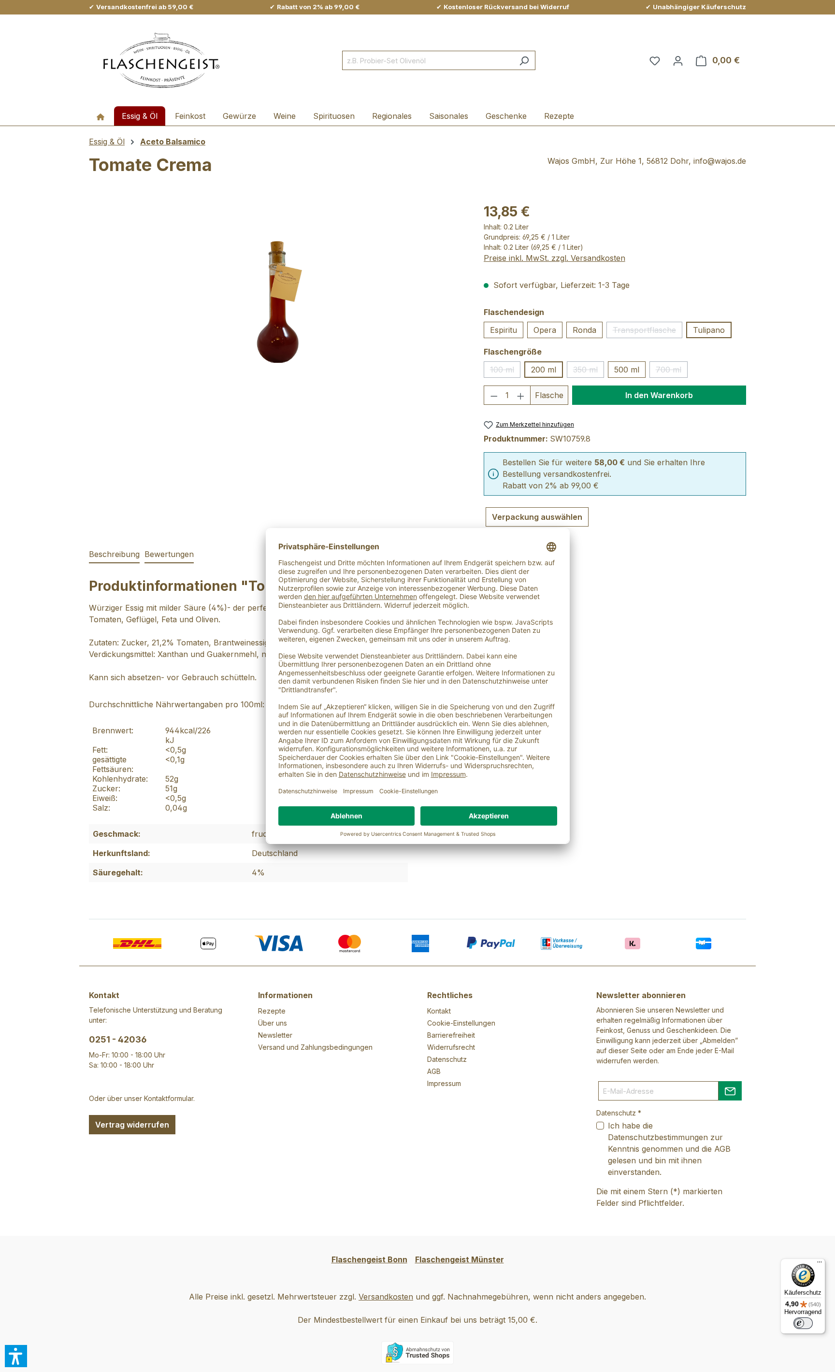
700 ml (672, 371)
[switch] (803, 1323)
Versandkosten (386, 1296)
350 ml (588, 371)
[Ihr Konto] (678, 60)
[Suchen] (524, 60)
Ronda (584, 330)
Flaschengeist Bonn (369, 1259)
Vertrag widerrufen (132, 1124)
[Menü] (819, 1264)
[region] (276, 305)
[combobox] (427, 60)
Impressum (444, 1083)
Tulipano (709, 330)
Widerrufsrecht (451, 1047)
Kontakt (439, 1011)
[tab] (114, 554)
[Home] (100, 116)
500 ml (626, 369)
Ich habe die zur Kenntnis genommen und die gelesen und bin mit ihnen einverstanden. (669, 1149)
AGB (434, 1071)
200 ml (543, 369)
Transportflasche (647, 331)
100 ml (505, 371)
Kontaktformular (168, 1098)
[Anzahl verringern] (494, 395)
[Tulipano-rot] (277, 305)
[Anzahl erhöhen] (521, 395)
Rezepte (272, 1011)
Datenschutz (447, 1059)
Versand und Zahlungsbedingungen (315, 1047)
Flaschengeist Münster (459, 1259)
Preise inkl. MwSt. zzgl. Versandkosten (554, 258)
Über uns (272, 1023)
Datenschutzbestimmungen (658, 1137)
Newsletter (275, 1035)
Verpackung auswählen (537, 517)
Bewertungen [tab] (169, 554)
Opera (544, 330)
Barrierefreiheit (451, 1035)
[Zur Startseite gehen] (161, 60)
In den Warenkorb (659, 395)
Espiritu (503, 330)
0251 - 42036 (118, 1039)
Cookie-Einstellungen (461, 1023)
